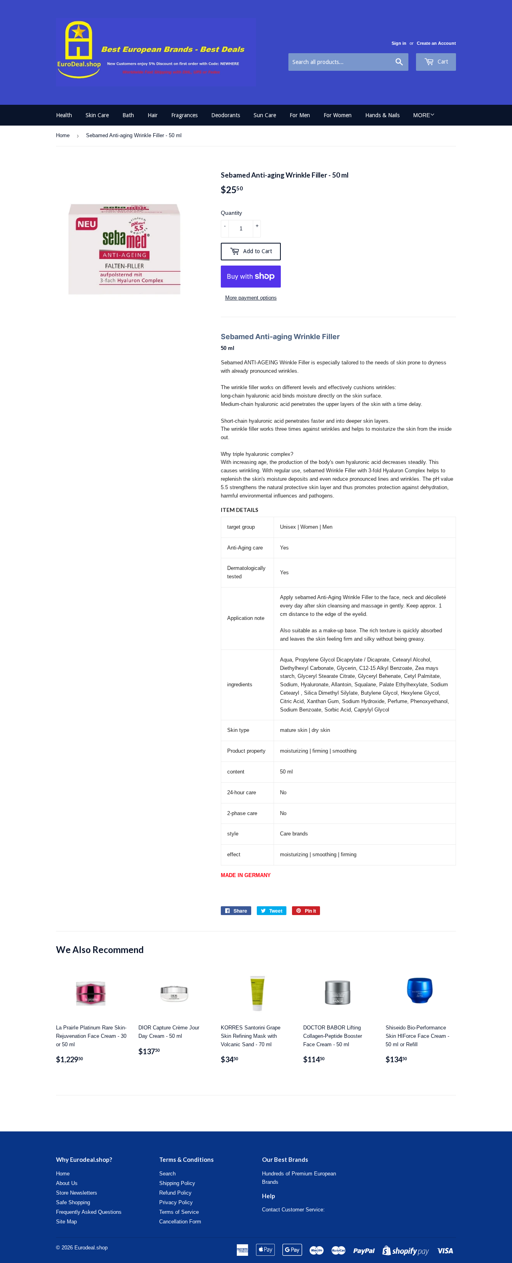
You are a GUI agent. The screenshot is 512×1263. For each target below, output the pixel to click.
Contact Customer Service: (293, 1210)
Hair (153, 115)
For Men (300, 115)
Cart (442, 61)
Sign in (399, 43)
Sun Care (265, 115)
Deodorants (225, 115)
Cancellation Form (180, 1222)
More (421, 115)
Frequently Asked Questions (89, 1212)
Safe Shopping (73, 1202)
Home (63, 135)
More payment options (251, 298)
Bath (128, 115)
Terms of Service (179, 1212)
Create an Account (436, 43)
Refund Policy (175, 1193)
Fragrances (184, 115)
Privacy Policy (176, 1202)
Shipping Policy (177, 1183)
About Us (67, 1183)
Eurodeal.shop (91, 1248)
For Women (338, 115)
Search (167, 1174)
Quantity (231, 213)
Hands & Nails (382, 115)
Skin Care (97, 115)
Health (64, 115)
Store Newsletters (76, 1193)
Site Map (66, 1222)
